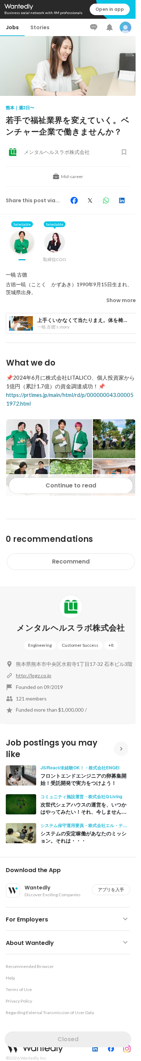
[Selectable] (22, 248)
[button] (71, 870)
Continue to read (71, 485)
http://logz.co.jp (33, 675)
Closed (67, 1039)
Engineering (40, 645)
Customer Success (80, 645)
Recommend (71, 561)
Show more (121, 300)
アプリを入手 (111, 890)
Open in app (109, 9)
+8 (111, 645)
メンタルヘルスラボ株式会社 (71, 627)
